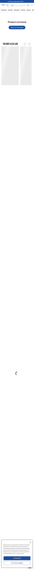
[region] (17, 554)
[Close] (30, 542)
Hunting (10, 10)
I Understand (17, 558)
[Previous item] (25, 44)
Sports (29, 10)
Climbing (3, 10)
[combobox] (8, 5)
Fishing (23, 10)
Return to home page (17, 28)
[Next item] (29, 44)
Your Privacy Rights (17, 563)
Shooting (17, 10)
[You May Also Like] (16, 66)
